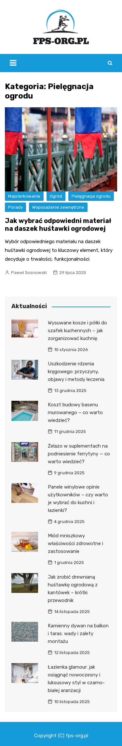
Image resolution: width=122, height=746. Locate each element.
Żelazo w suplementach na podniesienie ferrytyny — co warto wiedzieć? (79, 454)
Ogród (56, 196)
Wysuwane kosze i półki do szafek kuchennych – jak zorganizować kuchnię (77, 330)
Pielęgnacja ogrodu (91, 196)
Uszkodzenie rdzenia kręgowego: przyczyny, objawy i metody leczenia (76, 371)
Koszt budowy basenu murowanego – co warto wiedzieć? (75, 412)
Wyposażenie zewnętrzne (58, 207)
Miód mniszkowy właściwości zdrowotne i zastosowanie (75, 543)
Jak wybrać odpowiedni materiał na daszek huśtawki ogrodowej (58, 224)
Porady (15, 207)
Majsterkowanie (24, 196)
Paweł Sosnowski (29, 272)
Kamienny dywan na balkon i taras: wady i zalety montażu (78, 633)
